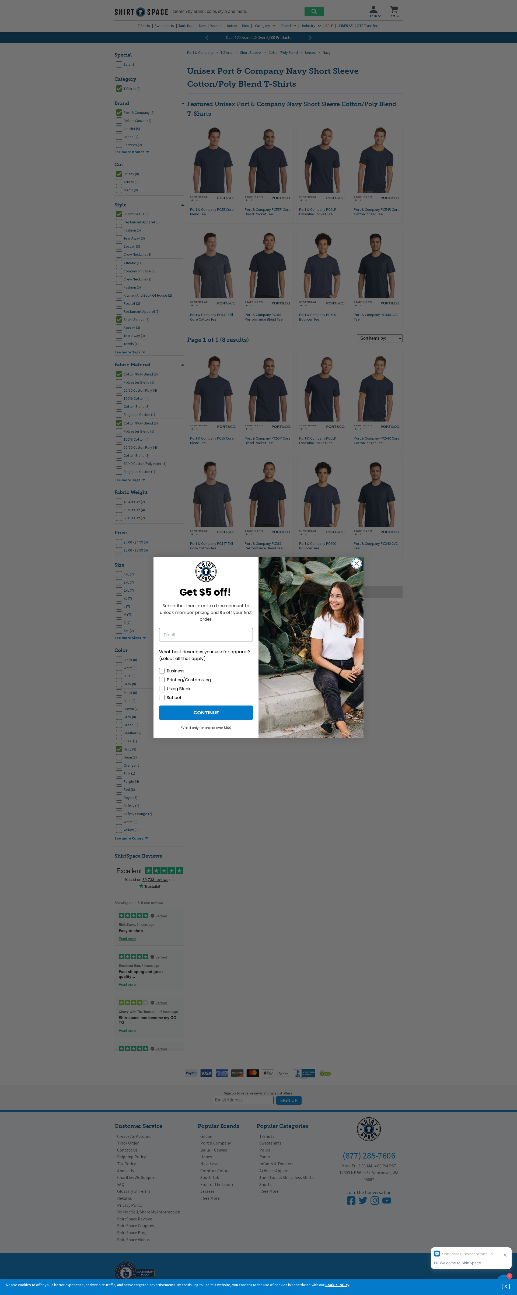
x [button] (506, 1285)
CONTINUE (206, 712)
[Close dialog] (356, 563)
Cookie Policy (337, 1284)
